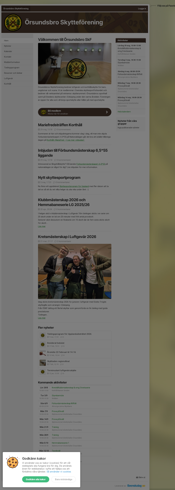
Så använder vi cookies (59, 471)
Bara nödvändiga (63, 479)
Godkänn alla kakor (36, 479)
